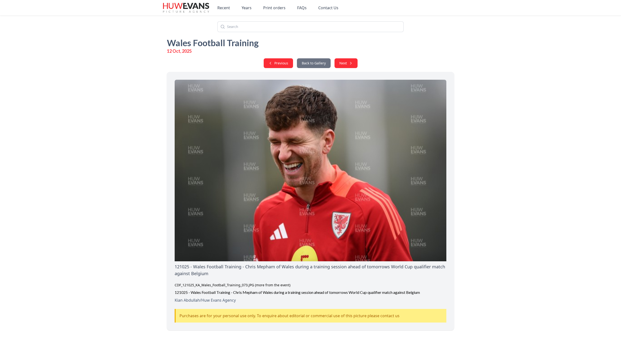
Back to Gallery (314, 63)
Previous (281, 63)
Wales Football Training (213, 42)
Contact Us (328, 7)
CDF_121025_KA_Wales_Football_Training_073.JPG (214, 285)
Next (343, 63)
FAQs (302, 7)
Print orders (274, 7)
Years (247, 7)
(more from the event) (272, 285)
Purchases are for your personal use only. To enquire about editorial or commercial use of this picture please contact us (290, 315)
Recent (223, 7)
